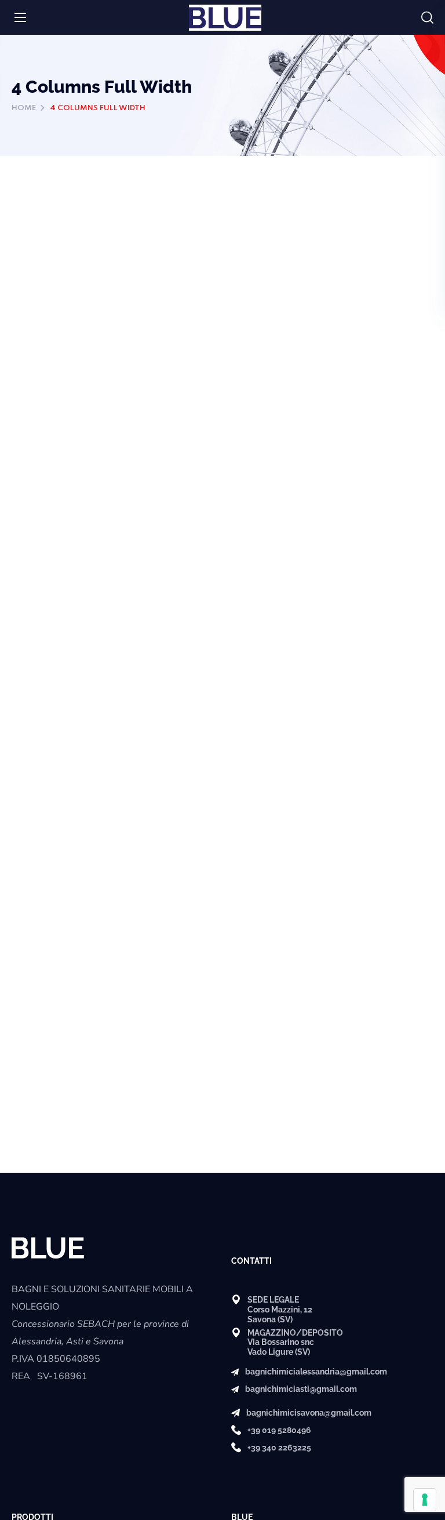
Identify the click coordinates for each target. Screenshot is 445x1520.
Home (24, 108)
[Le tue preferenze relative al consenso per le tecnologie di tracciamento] (425, 1500)
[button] (427, 18)
